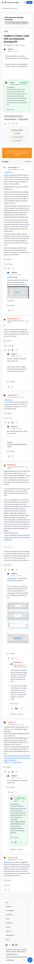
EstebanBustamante (12, 318)
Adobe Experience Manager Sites (10, 8)
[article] (17, 218)
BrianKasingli (10, 464)
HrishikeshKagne (12, 167)
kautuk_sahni (11, 857)
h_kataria (11, 82)
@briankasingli (11, 578)
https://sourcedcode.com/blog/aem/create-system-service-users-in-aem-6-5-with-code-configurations (17, 537)
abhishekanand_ (12, 395)
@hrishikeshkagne (12, 277)
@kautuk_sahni (17, 762)
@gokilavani (11, 87)
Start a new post (19, 153)
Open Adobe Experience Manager (17, 23)
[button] (9, 45)
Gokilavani (11, 49)
